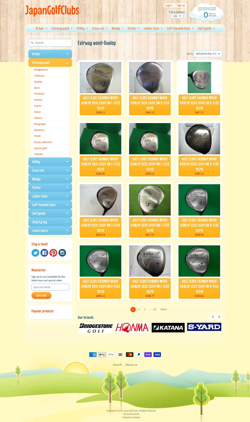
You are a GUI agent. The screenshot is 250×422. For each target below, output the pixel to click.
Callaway (39, 75)
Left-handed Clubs (178, 28)
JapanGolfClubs (52, 10)
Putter (132, 28)
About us (131, 365)
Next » (164, 309)
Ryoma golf (40, 148)
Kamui (37, 105)
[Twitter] (35, 253)
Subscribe (41, 295)
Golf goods (205, 28)
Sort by (190, 53)
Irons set (98, 28)
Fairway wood (60, 28)
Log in (168, 5)
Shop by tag (39, 222)
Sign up (181, 5)
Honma (38, 99)
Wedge (116, 28)
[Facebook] (44, 253)
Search (117, 365)
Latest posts (40, 230)
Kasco (37, 112)
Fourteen (39, 93)
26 (154, 309)
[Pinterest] (53, 253)
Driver (40, 28)
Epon (37, 87)
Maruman (39, 130)
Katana (38, 118)
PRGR (37, 136)
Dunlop (38, 81)
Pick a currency (177, 12)
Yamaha (38, 154)
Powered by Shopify (131, 417)
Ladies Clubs (151, 28)
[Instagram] (62, 253)
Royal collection (43, 142)
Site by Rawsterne (131, 414)
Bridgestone (41, 69)
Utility (81, 28)
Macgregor (40, 124)
